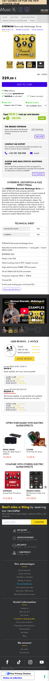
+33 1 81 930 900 (29, 547)
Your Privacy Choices (20, 673)
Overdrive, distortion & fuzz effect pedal (15, 20)
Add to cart (24, 84)
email (36, 153)
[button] (10, 65)
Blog (24, 636)
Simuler (42, 118)
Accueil (5, 17)
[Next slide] (45, 446)
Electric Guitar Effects (28, 17)
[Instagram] (30, 662)
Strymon (32, 20)
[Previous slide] (3, 446)
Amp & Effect (14, 17)
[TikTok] (18, 662)
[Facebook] (7, 662)
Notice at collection (12, 678)
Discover (39, 136)
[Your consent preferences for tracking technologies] (44, 676)
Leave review (24, 358)
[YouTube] (41, 662)
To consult (38, 174)
